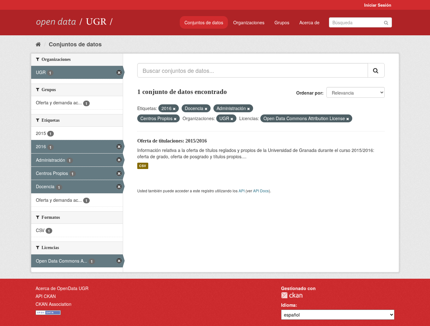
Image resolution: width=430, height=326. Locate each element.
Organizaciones (248, 22)
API (242, 190)
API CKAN (46, 296)
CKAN (292, 295)
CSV (142, 165)
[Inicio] (38, 44)
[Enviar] (386, 22)
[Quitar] (174, 108)
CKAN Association (53, 304)
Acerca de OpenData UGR (62, 288)
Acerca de (309, 22)
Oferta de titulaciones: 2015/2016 (172, 140)
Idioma (288, 305)
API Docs (261, 190)
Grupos (281, 22)
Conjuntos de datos (203, 22)
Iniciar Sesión (377, 5)
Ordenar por (309, 93)
